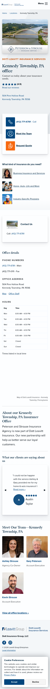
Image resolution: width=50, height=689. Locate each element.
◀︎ (6, 490)
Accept (14, 682)
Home (4, 13)
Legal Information (9, 650)
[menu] (46, 4)
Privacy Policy (10, 675)
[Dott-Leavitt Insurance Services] (13, 4)
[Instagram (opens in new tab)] (11, 643)
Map (4, 293)
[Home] (25, 629)
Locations (13, 13)
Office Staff (14, 293)
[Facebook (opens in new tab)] (5, 643)
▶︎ (46, 490)
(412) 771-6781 (18, 233)
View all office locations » (15, 613)
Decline (35, 682)
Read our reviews (10, 87)
